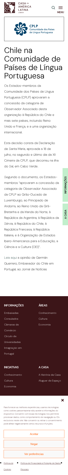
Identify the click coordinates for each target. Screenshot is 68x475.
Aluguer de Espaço (50, 380)
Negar (34, 444)
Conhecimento (47, 313)
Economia (45, 324)
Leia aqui (10, 257)
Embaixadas (11, 313)
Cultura (43, 318)
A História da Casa (50, 374)
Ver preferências (34, 454)
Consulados (11, 318)
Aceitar (34, 434)
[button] (62, 400)
